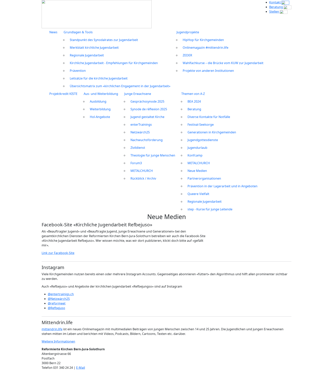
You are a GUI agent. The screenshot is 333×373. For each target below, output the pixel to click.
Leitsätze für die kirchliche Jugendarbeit (99, 78)
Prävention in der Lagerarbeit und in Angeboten (222, 186)
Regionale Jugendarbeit (87, 55)
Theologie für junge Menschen (152, 155)
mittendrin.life (52, 329)
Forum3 (136, 163)
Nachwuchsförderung (146, 140)
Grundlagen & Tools (78, 32)
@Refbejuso (56, 308)
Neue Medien (197, 171)
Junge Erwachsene (137, 94)
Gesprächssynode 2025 (147, 101)
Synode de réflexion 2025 (148, 109)
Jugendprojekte (188, 32)
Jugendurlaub (197, 148)
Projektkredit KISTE (63, 94)
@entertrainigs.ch (61, 294)
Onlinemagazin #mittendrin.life (205, 47)
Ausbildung (98, 101)
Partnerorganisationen (204, 178)
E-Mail (80, 367)
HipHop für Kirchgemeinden (203, 40)
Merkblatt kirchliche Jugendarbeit (94, 47)
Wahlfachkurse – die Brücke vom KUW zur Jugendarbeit (223, 63)
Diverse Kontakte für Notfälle (209, 117)
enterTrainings (141, 124)
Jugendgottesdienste (203, 140)
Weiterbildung (100, 109)
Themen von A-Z (193, 94)
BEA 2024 (194, 101)
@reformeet (57, 303)
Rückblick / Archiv (143, 178)
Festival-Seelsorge (201, 124)
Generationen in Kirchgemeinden (212, 132)
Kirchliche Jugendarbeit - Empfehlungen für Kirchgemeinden (114, 63)
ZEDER (187, 55)
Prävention (78, 71)
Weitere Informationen (58, 341)
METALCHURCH (141, 171)
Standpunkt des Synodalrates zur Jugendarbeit (104, 40)
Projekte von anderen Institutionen (208, 71)
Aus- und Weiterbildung (101, 94)
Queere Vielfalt (198, 194)
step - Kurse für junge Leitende (210, 209)
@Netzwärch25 (59, 299)
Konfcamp (195, 155)
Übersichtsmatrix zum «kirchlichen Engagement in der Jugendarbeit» (120, 86)
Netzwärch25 (140, 132)
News (53, 32)
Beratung (194, 109)
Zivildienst (137, 148)
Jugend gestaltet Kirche (147, 117)
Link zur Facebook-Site (58, 253)
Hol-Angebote (100, 117)
